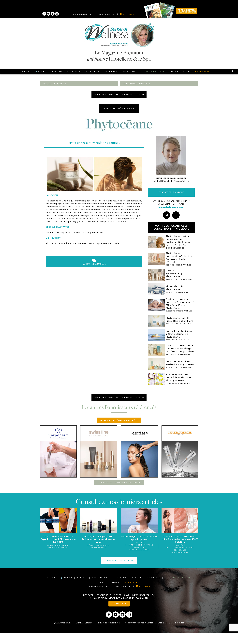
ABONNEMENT (202, 71)
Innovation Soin (133, 545)
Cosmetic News (103, 545)
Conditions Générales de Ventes (139, 623)
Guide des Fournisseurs (152, 71)
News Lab (57, 71)
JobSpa (174, 71)
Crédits (161, 623)
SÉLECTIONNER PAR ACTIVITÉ (136, 84)
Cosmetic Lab (93, 71)
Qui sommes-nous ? (62, 623)
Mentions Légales (84, 623)
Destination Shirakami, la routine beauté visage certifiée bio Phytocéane (180, 348)
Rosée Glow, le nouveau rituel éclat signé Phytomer (139, 538)
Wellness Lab (74, 71)
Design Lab (111, 71)
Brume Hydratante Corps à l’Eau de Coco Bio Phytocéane (178, 377)
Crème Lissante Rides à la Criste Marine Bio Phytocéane (179, 334)
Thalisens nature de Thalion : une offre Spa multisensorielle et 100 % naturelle (180, 539)
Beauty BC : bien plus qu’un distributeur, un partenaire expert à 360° (98, 539)
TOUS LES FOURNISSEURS (54, 84)
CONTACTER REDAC (106, 14)
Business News (62, 545)
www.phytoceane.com (171, 207)
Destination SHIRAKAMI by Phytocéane (174, 273)
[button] (232, 71)
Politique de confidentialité (108, 623)
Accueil (26, 71)
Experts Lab (128, 71)
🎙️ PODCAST (40, 71)
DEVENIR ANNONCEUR (80, 14)
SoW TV (186, 71)
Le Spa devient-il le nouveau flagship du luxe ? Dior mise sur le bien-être (58, 539)
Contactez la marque (171, 192)
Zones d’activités (176, 623)
